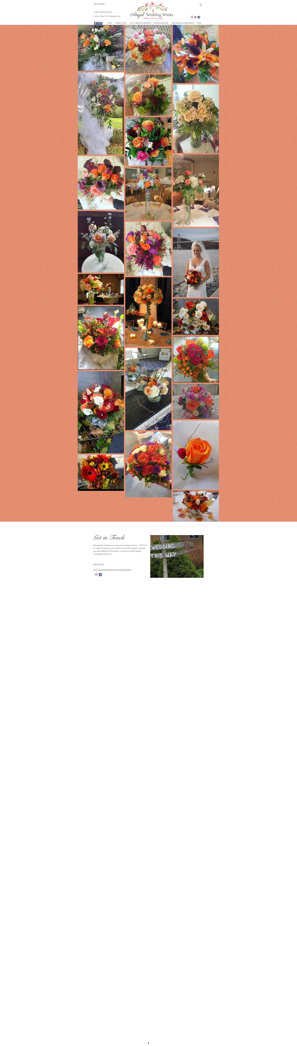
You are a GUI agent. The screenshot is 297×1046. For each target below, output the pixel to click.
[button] (201, 4)
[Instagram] (192, 17)
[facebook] (148, 1043)
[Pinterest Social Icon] (195, 17)
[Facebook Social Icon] (199, 17)
